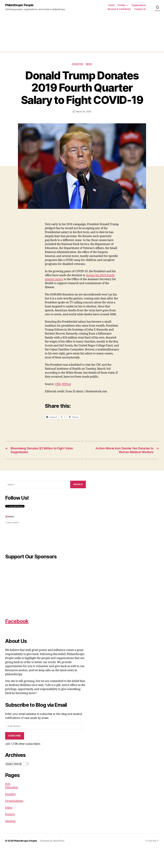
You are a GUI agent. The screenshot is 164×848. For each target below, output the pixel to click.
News (89, 64)
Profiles (122, 5)
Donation (77, 64)
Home (111, 5)
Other (8, 807)
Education (11, 787)
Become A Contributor (119, 9)
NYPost (66, 384)
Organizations (138, 5)
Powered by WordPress (52, 840)
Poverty (10, 814)
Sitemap (10, 821)
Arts (7, 783)
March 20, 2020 (83, 111)
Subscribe (14, 735)
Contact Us (140, 9)
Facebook (16, 621)
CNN (58, 384)
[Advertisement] (82, 33)
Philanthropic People (19, 5)
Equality (10, 794)
